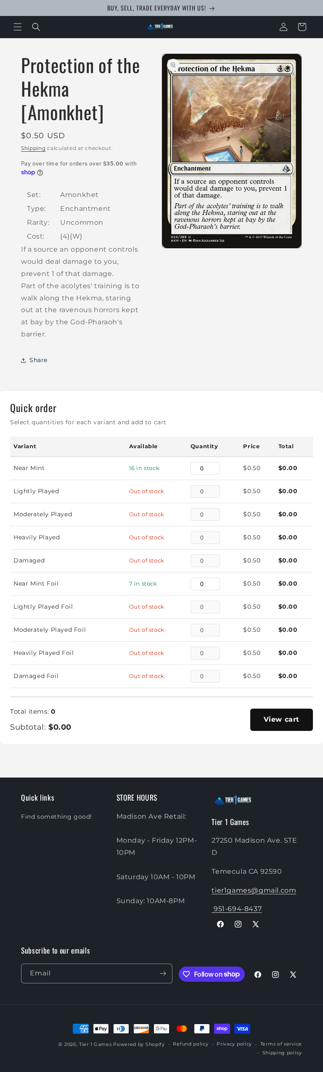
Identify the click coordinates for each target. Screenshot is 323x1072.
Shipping (33, 148)
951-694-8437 (237, 909)
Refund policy (190, 1044)
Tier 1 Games (95, 1044)
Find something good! (56, 816)
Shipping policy (282, 1053)
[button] (17, 27)
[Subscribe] (163, 973)
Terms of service (281, 1044)
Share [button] (38, 360)
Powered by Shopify (139, 1044)
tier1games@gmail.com (254, 890)
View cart (281, 719)
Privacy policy (234, 1044)
